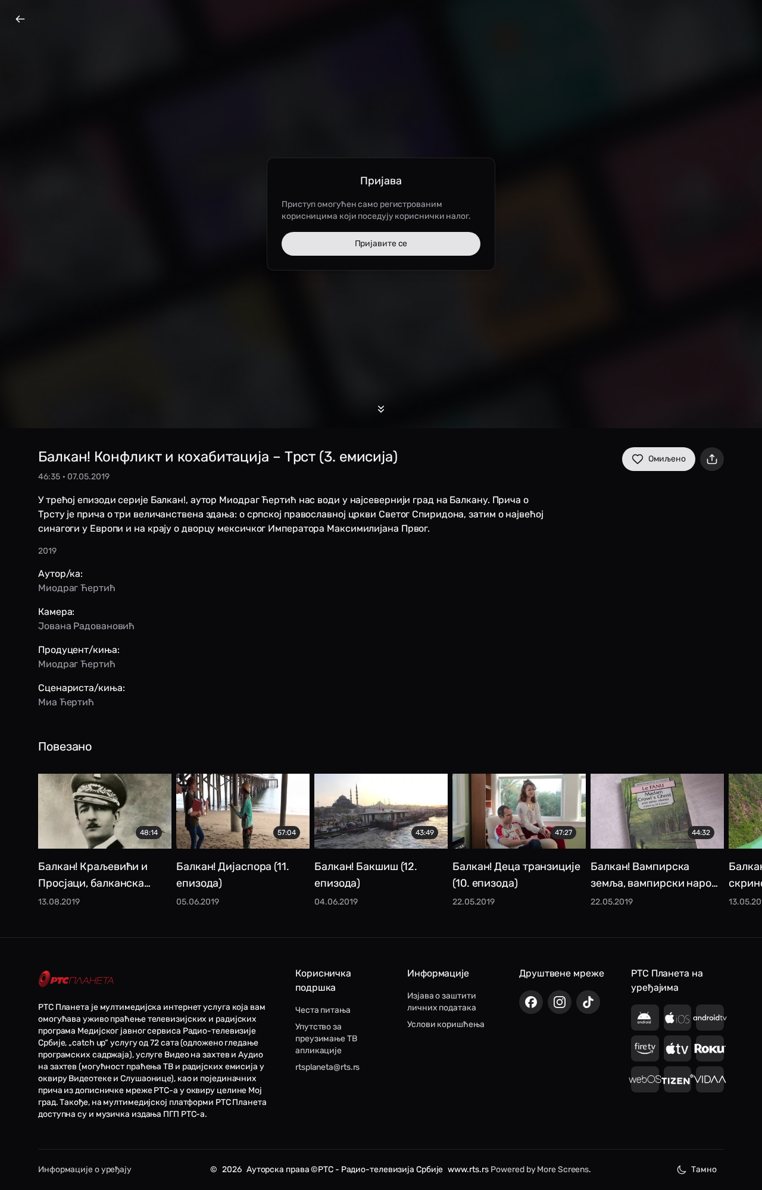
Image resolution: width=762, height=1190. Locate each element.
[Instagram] (560, 1002)
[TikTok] (588, 1002)
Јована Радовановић (86, 626)
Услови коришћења (445, 1024)
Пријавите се (381, 243)
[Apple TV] (678, 1048)
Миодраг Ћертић (76, 588)
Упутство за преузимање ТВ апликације (326, 1039)
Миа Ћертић (66, 702)
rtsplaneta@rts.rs (327, 1067)
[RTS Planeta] (76, 979)
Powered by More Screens (540, 1169)
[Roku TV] (710, 1048)
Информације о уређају (85, 1169)
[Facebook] (531, 1002)
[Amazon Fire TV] (645, 1048)
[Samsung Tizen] (678, 1079)
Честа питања (323, 1010)
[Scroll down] (381, 409)
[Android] (645, 1017)
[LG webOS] (645, 1079)
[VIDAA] (710, 1079)
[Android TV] (710, 1017)
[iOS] (678, 1017)
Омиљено (667, 459)
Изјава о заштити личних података (441, 1002)
